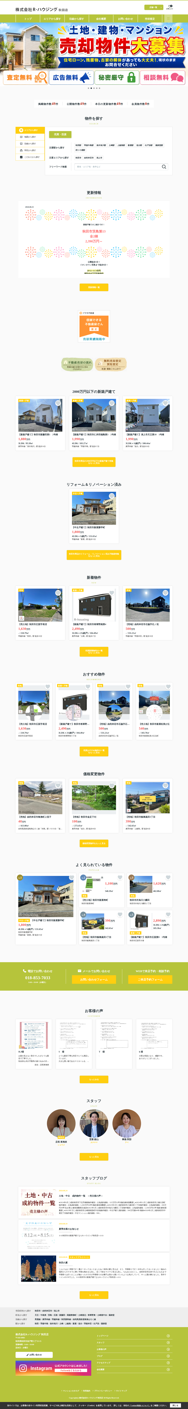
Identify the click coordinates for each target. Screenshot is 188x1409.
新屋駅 (131, 145)
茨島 (50, 1315)
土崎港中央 (102, 1315)
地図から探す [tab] (30, 137)
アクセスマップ (103, 1363)
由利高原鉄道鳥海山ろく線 (84, 1319)
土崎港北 (82, 1315)
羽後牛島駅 (89, 145)
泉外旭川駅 (101, 145)
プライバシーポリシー (103, 1391)
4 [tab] (96, 88)
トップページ (102, 1336)
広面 (56, 1315)
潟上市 (99, 158)
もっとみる (94, 1079)
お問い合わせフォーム (94, 979)
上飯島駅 (121, 145)
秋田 (37, 1324)
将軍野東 (92, 1315)
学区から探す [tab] (30, 150)
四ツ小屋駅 (80, 150)
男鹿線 (38, 1319)
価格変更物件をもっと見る (94, 843)
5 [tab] (99, 88)
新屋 (75, 1324)
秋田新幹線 (66, 1319)
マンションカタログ (71, 1391)
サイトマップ (121, 1391)
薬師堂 (112, 1315)
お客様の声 (101, 1349)
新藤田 (62, 1315)
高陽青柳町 (72, 1315)
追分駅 (139, 145)
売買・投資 (60, 134)
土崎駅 (112, 145)
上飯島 (68, 1324)
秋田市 (78, 158)
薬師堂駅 (159, 145)
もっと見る (94, 1157)
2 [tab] (91, 88)
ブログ (100, 1356)
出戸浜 (96, 1324)
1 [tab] (88, 88)
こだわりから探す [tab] (32, 157)
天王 (37, 1315)
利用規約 (86, 1391)
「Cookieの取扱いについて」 (140, 1406)
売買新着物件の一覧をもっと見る (94, 652)
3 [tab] (94, 88)
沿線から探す (76, 18)
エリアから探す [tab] (31, 130)
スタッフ (100, 1343)
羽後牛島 (44, 1324)
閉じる (175, 1405)
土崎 (61, 1324)
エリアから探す (52, 18)
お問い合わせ (125, 18)
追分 (80, 1324)
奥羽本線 (46, 1319)
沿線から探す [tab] (30, 144)
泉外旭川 (54, 1324)
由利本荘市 (89, 158)
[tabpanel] (94, 54)
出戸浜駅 (149, 145)
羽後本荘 (88, 1324)
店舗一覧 (153, 7)
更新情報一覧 (94, 287)
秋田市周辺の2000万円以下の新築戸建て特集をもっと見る (94, 462)
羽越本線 (56, 1319)
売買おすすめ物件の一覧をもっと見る (94, 751)
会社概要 (101, 18)
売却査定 (150, 18)
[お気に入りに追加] (58, 403)
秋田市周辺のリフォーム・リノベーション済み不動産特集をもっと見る (94, 555)
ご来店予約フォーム (150, 979)
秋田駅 (78, 145)
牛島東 (43, 1315)
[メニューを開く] (168, 18)
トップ (28, 18)
